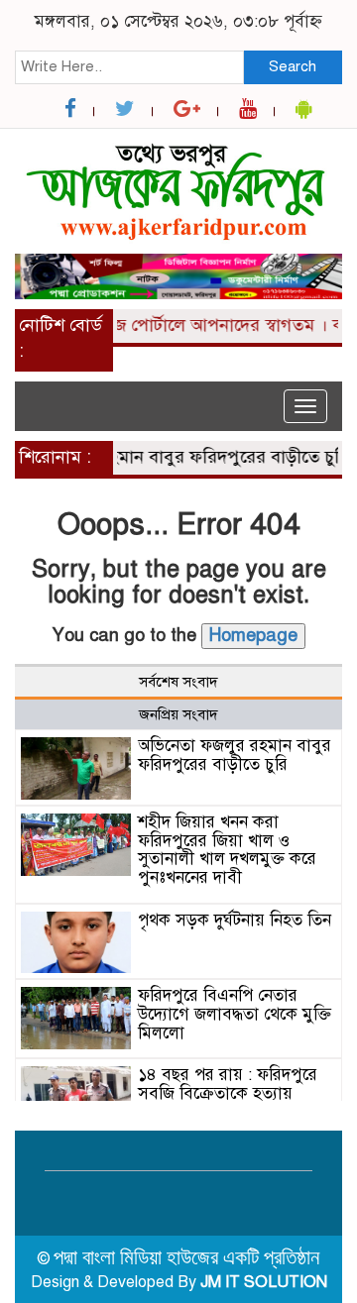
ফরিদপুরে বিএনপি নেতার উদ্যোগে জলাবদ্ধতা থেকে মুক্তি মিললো (234, 1013)
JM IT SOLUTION (263, 1282)
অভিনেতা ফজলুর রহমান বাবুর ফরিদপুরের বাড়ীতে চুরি (234, 755)
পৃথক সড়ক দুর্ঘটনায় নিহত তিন (234, 920)
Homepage (253, 635)
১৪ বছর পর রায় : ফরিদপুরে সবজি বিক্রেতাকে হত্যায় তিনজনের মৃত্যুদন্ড (227, 1093)
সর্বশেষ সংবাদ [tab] (178, 682)
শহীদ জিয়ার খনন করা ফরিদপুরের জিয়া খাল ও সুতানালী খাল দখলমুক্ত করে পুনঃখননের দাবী (227, 850)
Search (292, 66)
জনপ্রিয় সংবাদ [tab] (178, 714)
